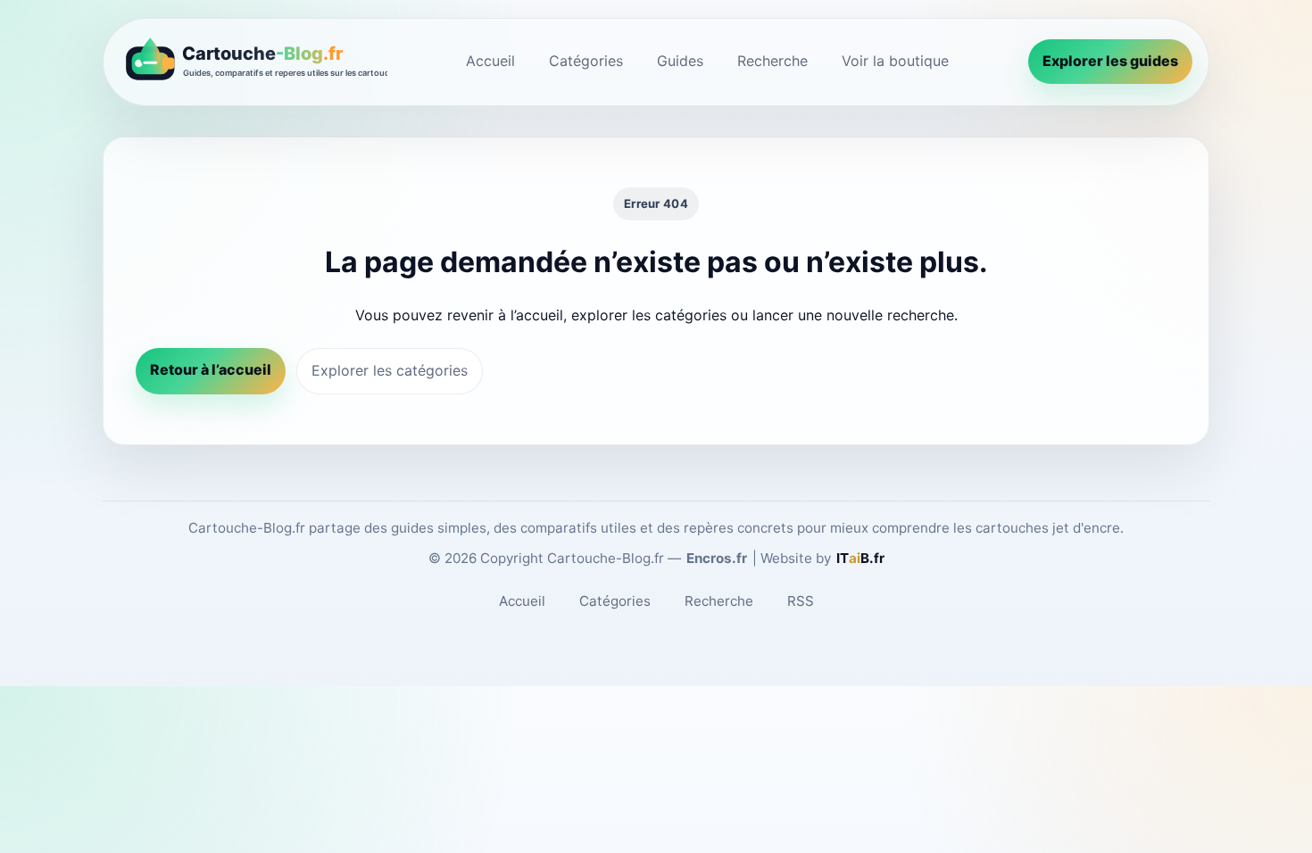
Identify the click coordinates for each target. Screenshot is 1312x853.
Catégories (586, 61)
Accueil (490, 61)
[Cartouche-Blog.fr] (253, 62)
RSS (800, 600)
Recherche (772, 61)
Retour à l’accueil (210, 369)
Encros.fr (716, 558)
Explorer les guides (1110, 61)
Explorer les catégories (389, 370)
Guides (680, 61)
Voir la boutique (895, 61)
